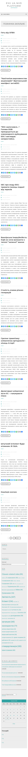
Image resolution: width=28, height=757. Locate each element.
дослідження (17, 616)
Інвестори (4, 586)
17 (14, 538)
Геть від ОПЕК (8, 32)
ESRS (19, 577)
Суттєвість (16, 610)
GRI (14, 580)
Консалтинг (16, 601)
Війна (19, 590)
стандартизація (11, 646)
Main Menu (6, 14)
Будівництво (13, 586)
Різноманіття (6, 609)
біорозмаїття (6, 615)
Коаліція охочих (9, 492)
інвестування (8, 650)
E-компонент (12, 578)
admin (8, 40)
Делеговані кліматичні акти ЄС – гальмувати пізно (12, 393)
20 (13, 715)
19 (10, 715)
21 (17, 715)
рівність (22, 640)
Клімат (7, 601)
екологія (4, 618)
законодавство (9, 626)
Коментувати (6, 42)
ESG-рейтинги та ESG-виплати (9, 680)
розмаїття (15, 640)
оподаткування (7, 637)
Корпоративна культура (10, 604)
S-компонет (7, 583)
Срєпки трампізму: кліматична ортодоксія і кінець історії (13, 340)
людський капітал (9, 634)
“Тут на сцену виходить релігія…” (10, 672)
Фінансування (14, 612)
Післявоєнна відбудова (16, 607)
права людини (19, 637)
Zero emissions (19, 583)
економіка (11, 618)
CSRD (4, 577)
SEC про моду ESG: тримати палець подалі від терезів (12, 187)
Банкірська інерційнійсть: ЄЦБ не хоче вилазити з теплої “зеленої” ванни (14, 239)
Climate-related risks (12, 574)
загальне (8, 621)
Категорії (4, 562)
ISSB (18, 580)
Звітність (8, 597)
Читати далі (5, 70)
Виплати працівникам (8, 589)
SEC (14, 583)
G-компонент (7, 580)
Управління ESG (6, 612)
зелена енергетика (9, 629)
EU (23, 577)
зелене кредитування (9, 631)
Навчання (5, 607)
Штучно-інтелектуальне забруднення (11, 676)
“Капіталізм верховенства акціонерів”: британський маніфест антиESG (14, 80)
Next (17, 538)
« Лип (13, 723)
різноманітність (7, 642)
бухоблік (22, 612)
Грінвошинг (8, 593)
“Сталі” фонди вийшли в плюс (9, 684)
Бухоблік (22, 586)
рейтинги (6, 640)
